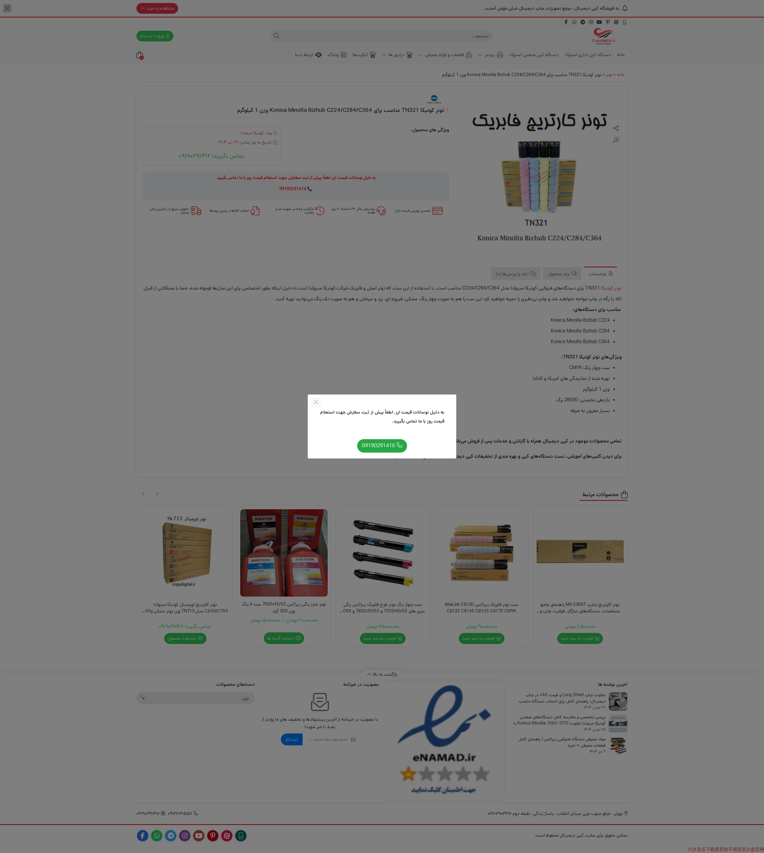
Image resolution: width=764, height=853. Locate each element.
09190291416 (379, 446)
